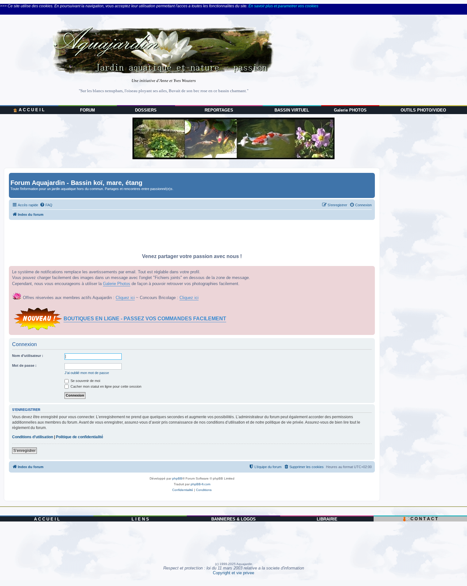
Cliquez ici (125, 297)
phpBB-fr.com (200, 484)
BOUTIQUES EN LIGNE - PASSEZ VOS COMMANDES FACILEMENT (145, 318)
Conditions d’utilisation (32, 437)
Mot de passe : (24, 365)
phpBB (177, 478)
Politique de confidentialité (79, 437)
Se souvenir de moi (85, 381)
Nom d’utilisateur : (27, 356)
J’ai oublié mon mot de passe (86, 373)
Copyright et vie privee (233, 572)
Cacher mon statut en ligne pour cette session (105, 386)
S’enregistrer (24, 450)
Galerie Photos (116, 283)
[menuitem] (46, 205)
